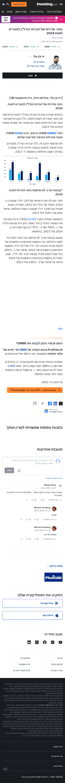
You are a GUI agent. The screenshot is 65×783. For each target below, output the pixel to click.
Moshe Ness (50, 485)
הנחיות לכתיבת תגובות (54, 478)
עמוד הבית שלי (37, 66)
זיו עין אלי (38, 56)
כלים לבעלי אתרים (21, 670)
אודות (60, 658)
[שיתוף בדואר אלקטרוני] (35, 403)
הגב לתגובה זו (53, 500)
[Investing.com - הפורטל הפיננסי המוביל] (47, 4)
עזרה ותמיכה (57, 670)
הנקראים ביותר (54, 11)
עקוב (30, 75)
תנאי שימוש (58, 746)
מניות (9, 11)
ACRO (31, 219)
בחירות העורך (36, 11)
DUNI (18, 133)
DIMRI (51, 133)
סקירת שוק (20, 11)
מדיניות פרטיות (57, 756)
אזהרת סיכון (58, 766)
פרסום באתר (57, 664)
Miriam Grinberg (42, 507)
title (60, 328)
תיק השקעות (24, 664)
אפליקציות (25, 658)
